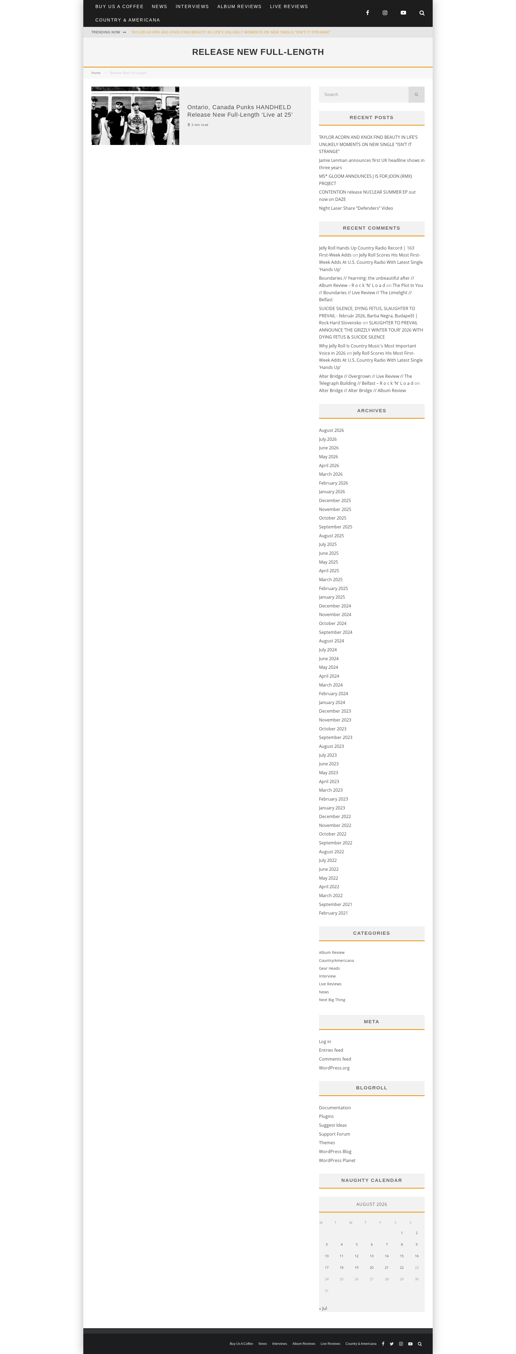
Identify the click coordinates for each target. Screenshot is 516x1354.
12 (357, 1256)
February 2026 (333, 483)
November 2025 (335, 509)
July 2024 (328, 650)
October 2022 (332, 834)
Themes (327, 1143)
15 (402, 1256)
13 (372, 1256)
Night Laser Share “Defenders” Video (356, 208)
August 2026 (331, 430)
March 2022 (331, 895)
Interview (327, 976)
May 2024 (328, 667)
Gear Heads (329, 968)
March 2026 (331, 474)
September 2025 (335, 527)
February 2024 (333, 693)
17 (327, 1267)
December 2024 (335, 606)
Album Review (332, 952)
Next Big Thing (332, 999)
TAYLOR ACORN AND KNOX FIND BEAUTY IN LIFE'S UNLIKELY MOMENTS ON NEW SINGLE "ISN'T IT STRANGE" (231, 32)
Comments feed (335, 1059)
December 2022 (335, 816)
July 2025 (328, 544)
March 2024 (331, 685)
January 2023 (332, 808)
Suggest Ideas (333, 1125)
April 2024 (329, 676)
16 (417, 1256)
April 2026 (329, 465)
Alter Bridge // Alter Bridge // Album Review (362, 390)
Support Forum (334, 1134)
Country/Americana (336, 960)
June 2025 (329, 553)
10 (327, 1256)
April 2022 (329, 887)
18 (341, 1267)
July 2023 (328, 755)
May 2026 (328, 457)
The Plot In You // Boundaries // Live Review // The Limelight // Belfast (371, 292)
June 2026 (329, 448)
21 (387, 1267)
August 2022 (331, 852)
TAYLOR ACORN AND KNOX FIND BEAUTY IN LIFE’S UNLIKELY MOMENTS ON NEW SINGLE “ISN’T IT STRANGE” (368, 144)
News (160, 6)
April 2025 (329, 571)
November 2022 (335, 825)
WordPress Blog (335, 1151)
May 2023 (328, 773)
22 (402, 1267)
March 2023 (331, 790)
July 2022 (328, 860)
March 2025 (331, 579)
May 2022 (328, 878)
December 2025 (335, 500)
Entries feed (331, 1050)
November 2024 (335, 614)
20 (372, 1267)
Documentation (335, 1108)
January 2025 (332, 597)
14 (387, 1256)
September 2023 (335, 737)
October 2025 (332, 518)
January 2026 (332, 492)
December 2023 (335, 711)
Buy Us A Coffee (119, 6)
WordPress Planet (337, 1160)
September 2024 (335, 632)
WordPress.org (334, 1068)
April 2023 (329, 781)
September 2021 (335, 904)
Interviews (192, 6)
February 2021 (333, 913)
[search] (416, 95)
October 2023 (332, 729)
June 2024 (329, 659)
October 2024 (332, 623)
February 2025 (333, 588)
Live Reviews (289, 6)
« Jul (323, 1308)
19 (357, 1267)
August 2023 (331, 746)
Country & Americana (127, 20)
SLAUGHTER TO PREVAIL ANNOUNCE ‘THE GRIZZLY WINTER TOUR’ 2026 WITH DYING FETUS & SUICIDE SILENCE (371, 330)
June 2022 (329, 869)
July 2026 (328, 439)
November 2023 (335, 720)
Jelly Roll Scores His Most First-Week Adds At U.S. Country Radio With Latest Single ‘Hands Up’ (371, 262)
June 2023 (329, 764)
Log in (325, 1041)
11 (341, 1256)
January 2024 (332, 702)
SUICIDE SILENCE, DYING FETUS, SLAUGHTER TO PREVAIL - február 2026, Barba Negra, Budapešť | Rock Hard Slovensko (368, 315)
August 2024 (331, 641)
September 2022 (335, 843)
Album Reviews (239, 6)
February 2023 (333, 799)
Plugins (326, 1116)
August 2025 (331, 536)
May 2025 (328, 562)
